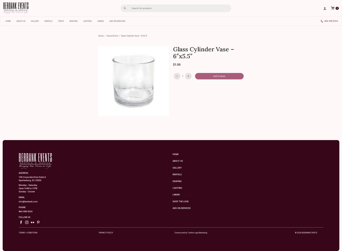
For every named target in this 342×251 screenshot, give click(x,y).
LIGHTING (87, 21)
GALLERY (35, 21)
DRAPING (73, 21)
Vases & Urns (112, 36)
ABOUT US (20, 21)
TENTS (61, 21)
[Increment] (188, 76)
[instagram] (26, 222)
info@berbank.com (28, 201)
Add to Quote (219, 76)
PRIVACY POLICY (106, 233)
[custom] (32, 222)
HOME (8, 21)
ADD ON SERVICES (117, 21)
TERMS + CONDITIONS (28, 233)
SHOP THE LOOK (181, 201)
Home (101, 36)
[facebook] (21, 222)
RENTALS (48, 21)
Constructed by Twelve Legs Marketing (190, 233)
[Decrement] (177, 76)
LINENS (100, 21)
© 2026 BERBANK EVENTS (306, 233)
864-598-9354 (25, 211)
